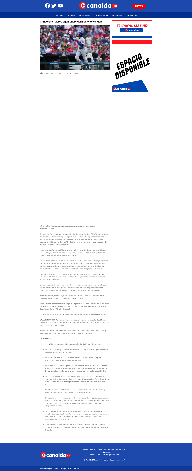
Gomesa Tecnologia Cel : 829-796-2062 (66, 469)
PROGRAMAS (84, 15)
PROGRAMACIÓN (101, 15)
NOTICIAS (71, 15)
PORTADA (59, 15)
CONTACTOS (131, 15)
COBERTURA (117, 15)
